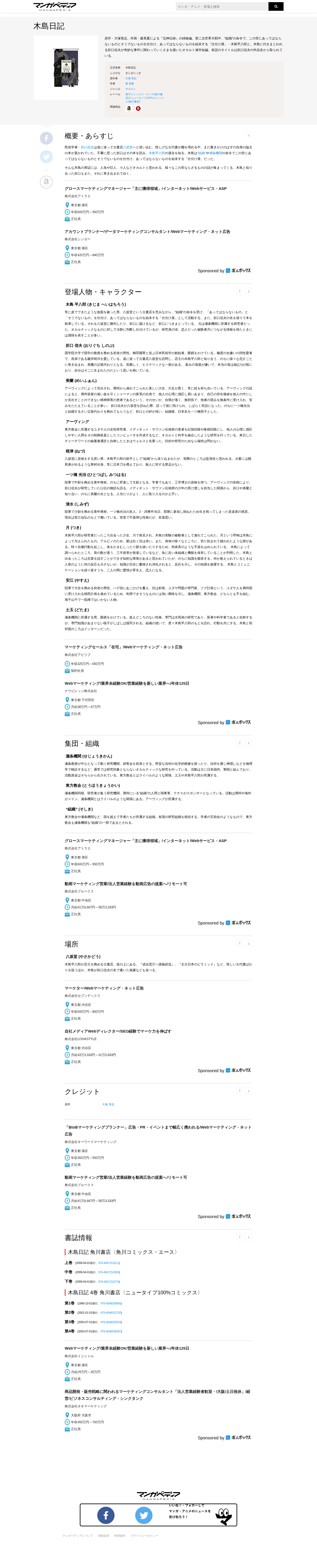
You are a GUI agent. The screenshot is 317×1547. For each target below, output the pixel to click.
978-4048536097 (110, 1331)
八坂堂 (128, 147)
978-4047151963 (108, 1272)
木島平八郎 (157, 153)
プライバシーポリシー (144, 1535)
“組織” (201, 153)
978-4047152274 (108, 1281)
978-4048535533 (110, 1322)
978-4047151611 (108, 1263)
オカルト (131, 88)
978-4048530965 (110, 1303)
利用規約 (120, 1535)
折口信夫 (87, 147)
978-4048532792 (110, 1312)
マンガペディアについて (77, 1535)
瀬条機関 (215, 153)
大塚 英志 (131, 78)
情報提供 (103, 1535)
